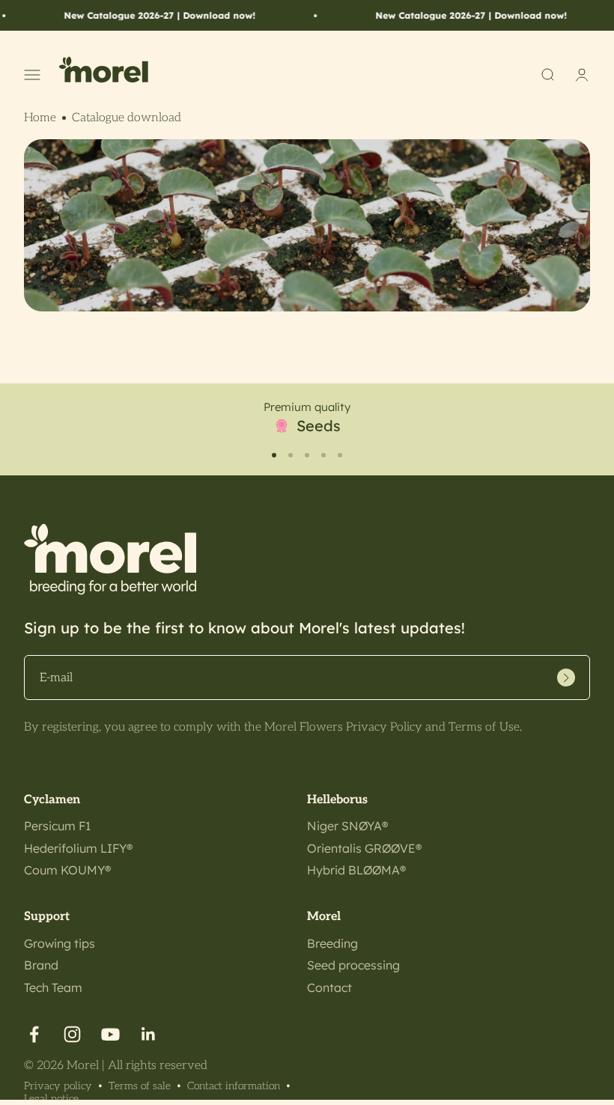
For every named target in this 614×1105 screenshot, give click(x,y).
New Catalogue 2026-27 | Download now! (146, 15)
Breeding (332, 943)
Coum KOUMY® (67, 869)
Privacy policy (58, 1086)
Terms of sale (140, 1086)
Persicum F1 (57, 825)
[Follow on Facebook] (34, 1034)
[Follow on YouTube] (110, 1034)
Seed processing (353, 965)
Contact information (233, 1086)
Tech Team (53, 987)
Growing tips (59, 943)
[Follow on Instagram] (72, 1034)
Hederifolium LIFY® (78, 848)
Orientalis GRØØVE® (364, 848)
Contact (329, 987)
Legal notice (51, 1098)
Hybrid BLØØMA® (356, 869)
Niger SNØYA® (347, 825)
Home (40, 118)
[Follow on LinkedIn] (149, 1034)
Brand (41, 965)
